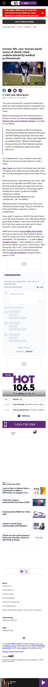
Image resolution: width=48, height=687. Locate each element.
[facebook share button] (4, 90)
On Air (20, 27)
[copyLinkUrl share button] (20, 90)
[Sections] (4, 3)
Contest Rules (8, 594)
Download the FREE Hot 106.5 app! (16, 513)
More (35, 27)
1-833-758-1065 (24, 424)
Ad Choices (6, 648)
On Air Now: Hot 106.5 (24, 392)
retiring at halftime (18, 253)
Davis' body (7, 168)
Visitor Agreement (38, 645)
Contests (27, 27)
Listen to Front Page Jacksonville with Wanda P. (14, 524)
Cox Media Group (14, 644)
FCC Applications (9, 606)
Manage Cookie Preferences (13, 652)
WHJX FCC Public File (10, 602)
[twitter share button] (9, 90)
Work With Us (8, 590)
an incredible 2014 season (31, 231)
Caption (39, 83)
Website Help (7, 630)
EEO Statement (8, 598)
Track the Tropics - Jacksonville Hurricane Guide (16, 501)
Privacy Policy (11, 647)
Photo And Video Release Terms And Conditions (22, 610)
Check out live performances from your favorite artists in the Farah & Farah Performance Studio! (16, 537)
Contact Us (6, 586)
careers (24, 648)
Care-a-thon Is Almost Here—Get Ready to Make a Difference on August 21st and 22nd (16, 490)
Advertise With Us (9, 620)
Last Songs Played (8, 27)
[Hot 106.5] (24, 3)
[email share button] (15, 90)
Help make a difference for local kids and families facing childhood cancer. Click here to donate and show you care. (22, 13)
